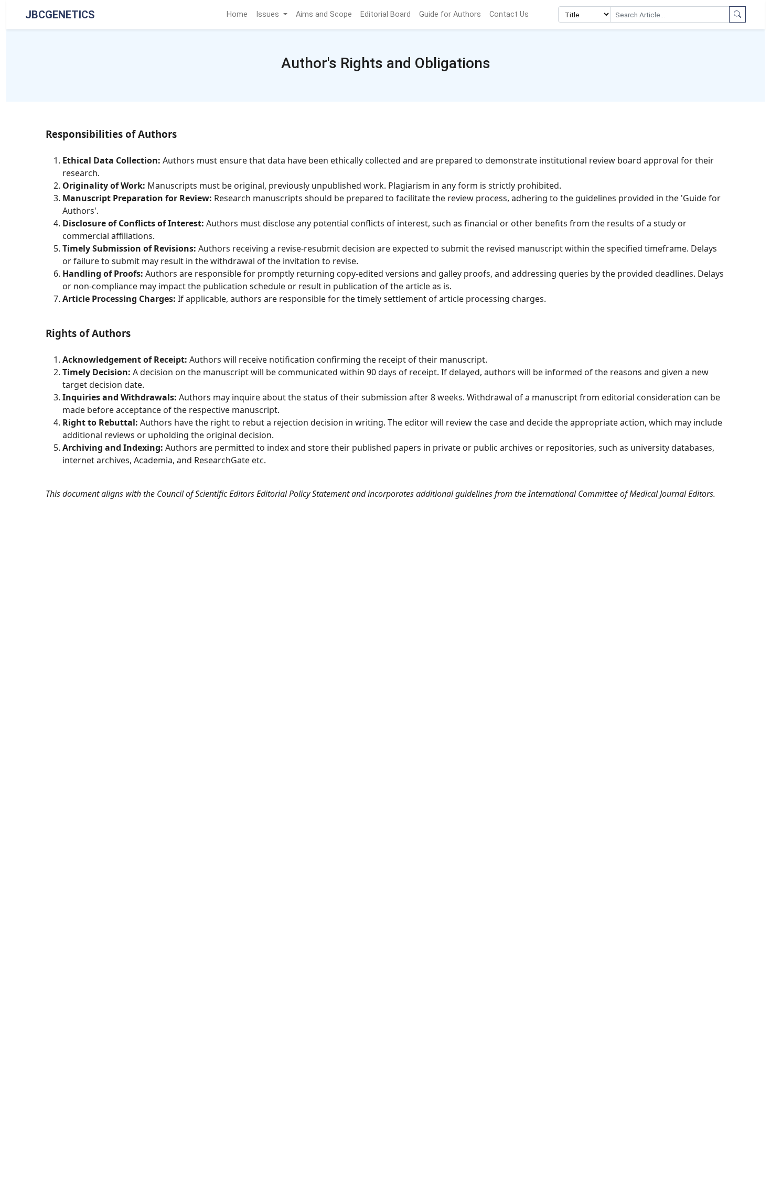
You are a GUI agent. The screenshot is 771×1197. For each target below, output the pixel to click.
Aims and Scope (324, 14)
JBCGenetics (60, 14)
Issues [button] (268, 14)
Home (237, 14)
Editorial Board (385, 14)
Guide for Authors (450, 14)
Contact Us (509, 14)
